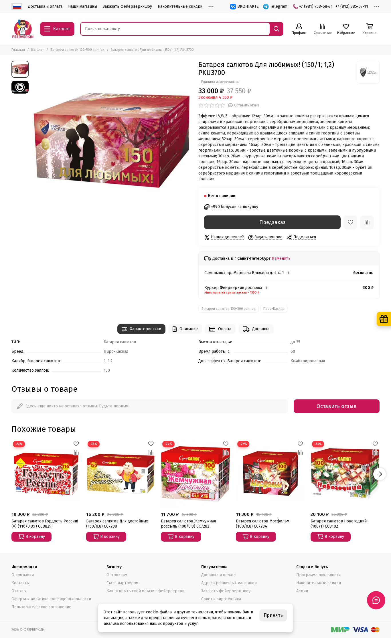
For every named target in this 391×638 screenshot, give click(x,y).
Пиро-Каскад (274, 309)
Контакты (20, 582)
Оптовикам (116, 574)
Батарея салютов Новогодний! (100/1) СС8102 (339, 524)
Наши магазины (82, 6)
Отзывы (18, 591)
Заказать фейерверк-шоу (127, 6)
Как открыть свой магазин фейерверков (145, 591)
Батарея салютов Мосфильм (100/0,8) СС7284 (262, 524)
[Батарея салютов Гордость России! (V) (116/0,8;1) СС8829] (45, 473)
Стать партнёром (122, 582)
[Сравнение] (367, 222)
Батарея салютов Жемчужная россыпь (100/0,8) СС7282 (188, 524)
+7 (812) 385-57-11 (351, 6)
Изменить (281, 259)
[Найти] (276, 29)
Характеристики (145, 328)
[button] (11, 474)
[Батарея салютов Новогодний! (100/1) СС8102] (345, 473)
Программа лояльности (318, 574)
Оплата (224, 328)
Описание (188, 328)
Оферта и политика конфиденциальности (51, 599)
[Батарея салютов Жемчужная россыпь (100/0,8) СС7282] (195, 473)
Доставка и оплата (45, 6)
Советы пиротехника (221, 599)
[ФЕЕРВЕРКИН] (22, 29)
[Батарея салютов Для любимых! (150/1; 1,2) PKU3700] (112, 141)
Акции (302, 591)
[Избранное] (350, 222)
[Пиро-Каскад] (368, 72)
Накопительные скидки (180, 6)
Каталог (37, 50)
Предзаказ (272, 222)
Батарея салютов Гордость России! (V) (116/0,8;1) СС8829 (44, 524)
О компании (22, 574)
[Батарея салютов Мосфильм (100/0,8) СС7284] (270, 473)
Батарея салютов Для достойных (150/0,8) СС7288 (117, 524)
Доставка (260, 328)
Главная (18, 50)
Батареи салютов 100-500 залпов (77, 50)
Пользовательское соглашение (41, 607)
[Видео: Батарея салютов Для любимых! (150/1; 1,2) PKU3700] (20, 87)
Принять (273, 615)
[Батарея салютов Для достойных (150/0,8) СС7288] (120, 473)
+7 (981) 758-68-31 (316, 6)
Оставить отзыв (337, 406)
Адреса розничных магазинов (229, 582)
